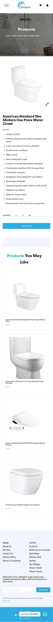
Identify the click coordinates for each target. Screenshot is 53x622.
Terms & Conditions (12, 561)
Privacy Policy (9, 557)
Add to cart (26, 226)
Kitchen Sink (35, 557)
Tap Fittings (34, 564)
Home (7, 36)
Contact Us (8, 553)
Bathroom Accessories (39, 550)
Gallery (32, 543)
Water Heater (36, 571)
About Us (7, 546)
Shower (32, 561)
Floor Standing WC (32, 36)
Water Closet (16, 36)
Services (7, 550)
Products (33, 546)
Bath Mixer (34, 553)
